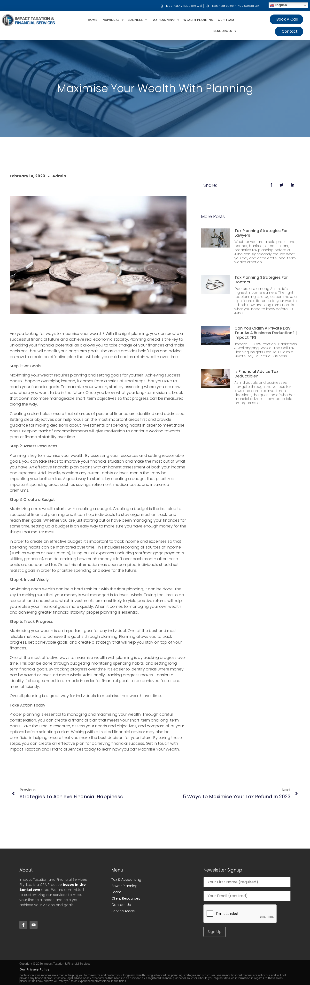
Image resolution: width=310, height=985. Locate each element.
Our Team (226, 19)
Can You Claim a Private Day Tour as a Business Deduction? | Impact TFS (265, 332)
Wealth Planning (198, 19)
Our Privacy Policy (34, 969)
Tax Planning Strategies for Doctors (261, 280)
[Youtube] (34, 925)
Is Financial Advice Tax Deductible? (256, 374)
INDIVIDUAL (110, 19)
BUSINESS (135, 19)
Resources (222, 31)
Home (92, 19)
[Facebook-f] (23, 925)
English (280, 5)
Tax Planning (163, 19)
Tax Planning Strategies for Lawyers (261, 233)
